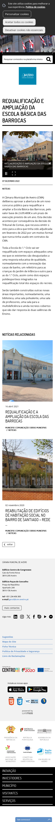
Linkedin (15, 617)
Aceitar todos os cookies (19, 22)
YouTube (45, 617)
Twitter (28, 617)
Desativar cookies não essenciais (24, 30)
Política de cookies (35, 7)
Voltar (10, 544)
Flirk (51, 617)
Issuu (39, 617)
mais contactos (12, 607)
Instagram (22, 617)
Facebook (34, 617)
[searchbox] (27, 59)
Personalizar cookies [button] (17, 14)
